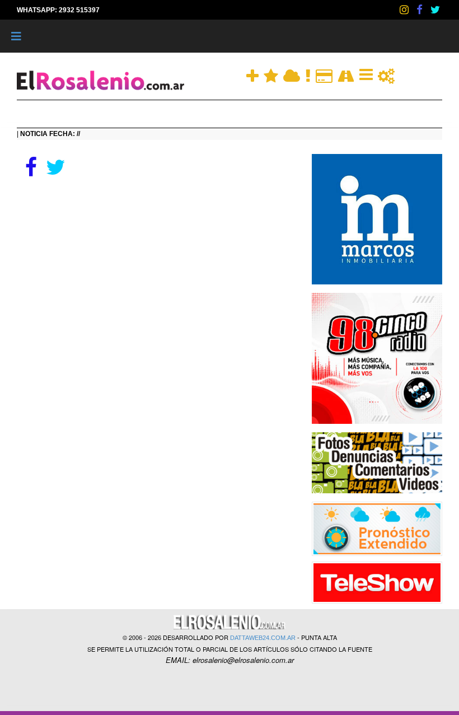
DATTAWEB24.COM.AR (263, 637)
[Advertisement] (156, 263)
